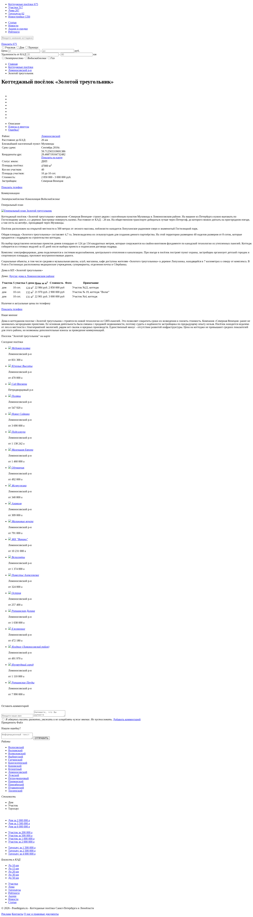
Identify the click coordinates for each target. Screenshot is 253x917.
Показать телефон (11, 187)
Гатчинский (15, 759)
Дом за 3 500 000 (19, 823)
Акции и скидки (18, 28)
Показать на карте (51, 157)
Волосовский (16, 747)
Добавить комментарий (127, 719)
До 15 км (13, 868)
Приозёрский (16, 784)
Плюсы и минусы (18, 126)
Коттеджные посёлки (23, 4)
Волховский (15, 750)
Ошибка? (13, 129)
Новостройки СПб (19, 16)
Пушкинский (16, 787)
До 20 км (13, 871)
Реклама (6, 914)
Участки (15, 7)
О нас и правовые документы (41, 914)
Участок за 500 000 (20, 835)
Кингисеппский (17, 762)
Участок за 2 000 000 (21, 841)
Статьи (12, 22)
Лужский (13, 775)
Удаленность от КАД (13, 54)
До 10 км (13, 865)
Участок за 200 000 (20, 832)
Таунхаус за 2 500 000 (21, 850)
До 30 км (13, 874)
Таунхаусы (16, 13)
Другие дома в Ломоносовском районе (31, 276)
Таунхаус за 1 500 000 (21, 847)
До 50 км (13, 877)
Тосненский (15, 790)
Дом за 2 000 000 (19, 820)
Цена (4, 50)
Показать (9, 44)
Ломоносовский (50, 136)
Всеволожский (17, 753)
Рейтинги (14, 31)
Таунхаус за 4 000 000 (21, 853)
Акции (12, 896)
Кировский (15, 765)
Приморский (15, 781)
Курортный (15, 769)
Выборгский (15, 756)
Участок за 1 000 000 (21, 838)
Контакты (17, 914)
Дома (13, 10)
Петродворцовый (18, 778)
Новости (13, 25)
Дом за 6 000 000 (19, 826)
